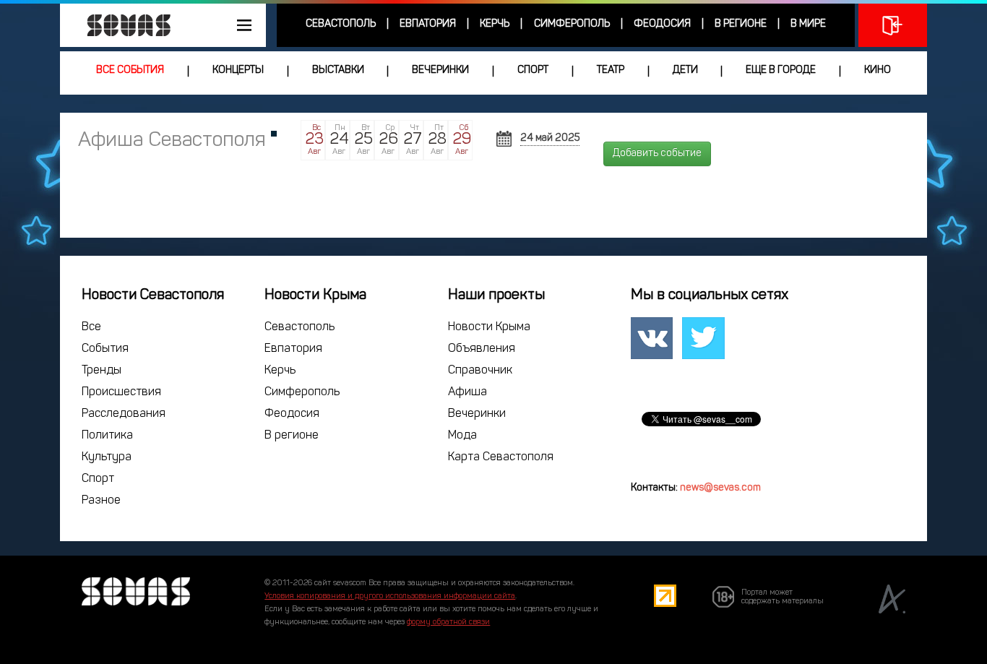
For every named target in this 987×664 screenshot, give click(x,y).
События (105, 349)
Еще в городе (781, 70)
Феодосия (662, 24)
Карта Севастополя (500, 457)
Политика (107, 435)
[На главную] (121, 25)
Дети (685, 70)
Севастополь (341, 24)
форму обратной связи (448, 622)
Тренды (101, 370)
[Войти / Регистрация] (892, 25)
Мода (462, 435)
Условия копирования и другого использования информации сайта (389, 596)
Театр (610, 70)
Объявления (481, 349)
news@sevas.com (720, 488)
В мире (808, 24)
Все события (130, 70)
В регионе (741, 24)
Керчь (494, 24)
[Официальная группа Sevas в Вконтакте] (652, 338)
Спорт (532, 70)
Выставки (338, 70)
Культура (107, 457)
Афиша (467, 392)
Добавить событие (657, 153)
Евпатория (428, 24)
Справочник (480, 370)
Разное (101, 500)
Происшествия (121, 392)
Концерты (238, 70)
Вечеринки (440, 70)
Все (91, 327)
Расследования (123, 414)
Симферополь (572, 24)
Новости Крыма (489, 327)
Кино (877, 70)
